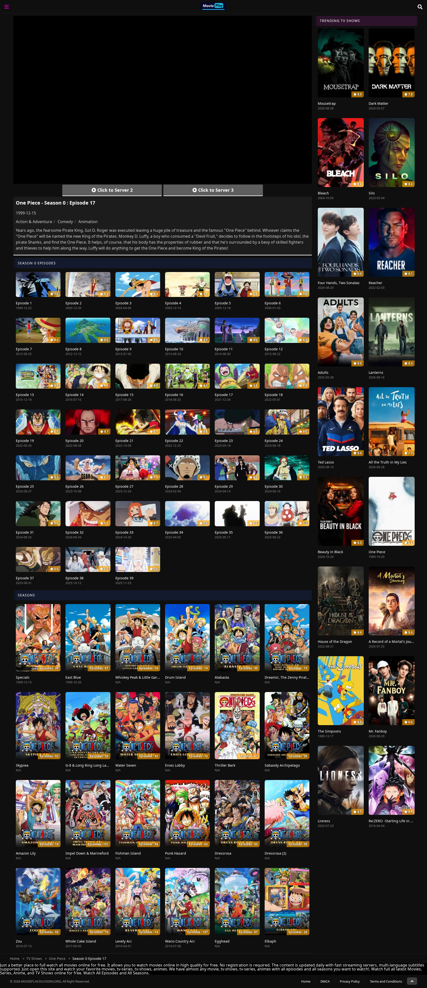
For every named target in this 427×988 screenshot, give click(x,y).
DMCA (325, 981)
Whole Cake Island (80, 941)
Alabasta (222, 677)
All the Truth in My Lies (388, 462)
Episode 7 (24, 349)
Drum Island (175, 677)
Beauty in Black (330, 551)
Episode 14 (74, 394)
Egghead (222, 941)
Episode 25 (25, 486)
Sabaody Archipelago (282, 765)
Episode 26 (74, 486)
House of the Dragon (335, 641)
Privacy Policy (350, 981)
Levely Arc (123, 941)
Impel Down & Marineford (87, 853)
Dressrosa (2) (275, 853)
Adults (323, 372)
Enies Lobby (175, 765)
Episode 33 (124, 532)
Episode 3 (123, 303)
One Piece (377, 551)
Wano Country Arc (180, 941)
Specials (22, 677)
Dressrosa (223, 853)
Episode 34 (174, 532)
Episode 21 (124, 440)
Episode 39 (124, 578)
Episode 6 (273, 303)
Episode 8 (73, 349)
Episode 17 (224, 394)
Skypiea (22, 765)
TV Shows (34, 958)
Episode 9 (123, 349)
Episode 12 (274, 349)
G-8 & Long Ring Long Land (88, 765)
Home (15, 958)
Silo (372, 193)
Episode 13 (25, 394)
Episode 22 (174, 440)
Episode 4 (173, 303)
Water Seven (125, 765)
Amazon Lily (26, 853)
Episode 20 (74, 440)
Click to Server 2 (114, 190)
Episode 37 (25, 578)
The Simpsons (329, 731)
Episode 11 (224, 349)
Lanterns (376, 372)
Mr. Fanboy (378, 731)
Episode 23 (224, 440)
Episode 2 (73, 303)
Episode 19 (25, 440)
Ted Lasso (326, 462)
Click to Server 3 (215, 190)
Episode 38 (74, 578)
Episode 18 (274, 394)
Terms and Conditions (386, 981)
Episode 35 (224, 532)
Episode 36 (274, 532)
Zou (19, 941)
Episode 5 (223, 303)
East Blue (73, 677)
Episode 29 (224, 486)
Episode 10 (174, 349)
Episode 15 (124, 394)
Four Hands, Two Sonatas (339, 282)
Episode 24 (274, 440)
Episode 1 (24, 303)
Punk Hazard (175, 853)
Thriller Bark (225, 765)
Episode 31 (25, 532)
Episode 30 (274, 486)
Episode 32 (74, 532)
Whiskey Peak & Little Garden (139, 677)
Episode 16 (174, 394)
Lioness (324, 821)
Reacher (375, 282)
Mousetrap (327, 103)
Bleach (323, 193)
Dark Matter (378, 103)
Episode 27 (124, 486)
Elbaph (270, 941)
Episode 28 (174, 486)
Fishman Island (128, 853)
